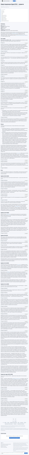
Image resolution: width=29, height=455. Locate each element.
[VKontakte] (2, 442)
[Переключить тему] (16, 1)
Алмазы (25, 422)
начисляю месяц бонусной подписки (21, 35)
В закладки (26, 51)
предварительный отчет (16, 378)
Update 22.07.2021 (4, 16)
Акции (18, 422)
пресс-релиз (19, 264)
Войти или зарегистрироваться (14, 437)
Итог (2, 14)
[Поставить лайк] (13, 419)
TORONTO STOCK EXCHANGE (13, 422)
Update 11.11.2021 (4, 19)
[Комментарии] (12, 1)
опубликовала (8, 214)
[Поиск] (10, 1)
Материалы (21, 422)
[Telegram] (1, 442)
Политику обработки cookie (12, 452)
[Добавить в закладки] (16, 419)
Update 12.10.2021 (4, 18)
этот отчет (18, 153)
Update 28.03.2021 (4, 15)
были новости (17, 206)
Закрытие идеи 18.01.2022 (5, 20)
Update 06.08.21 (4, 17)
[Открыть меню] (0, 1)
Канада (5, 422)
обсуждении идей (15, 33)
